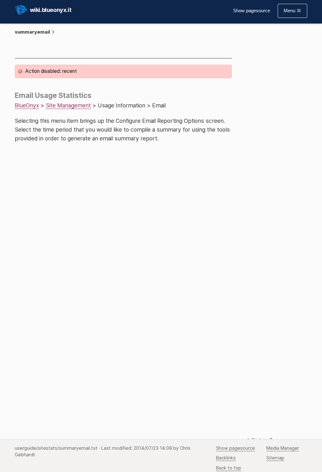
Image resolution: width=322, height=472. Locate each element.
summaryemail (32, 32)
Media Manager (282, 448)
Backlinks (226, 458)
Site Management (68, 105)
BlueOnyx (27, 105)
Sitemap (275, 458)
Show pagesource (251, 10)
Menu (290, 10)
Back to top (228, 468)
